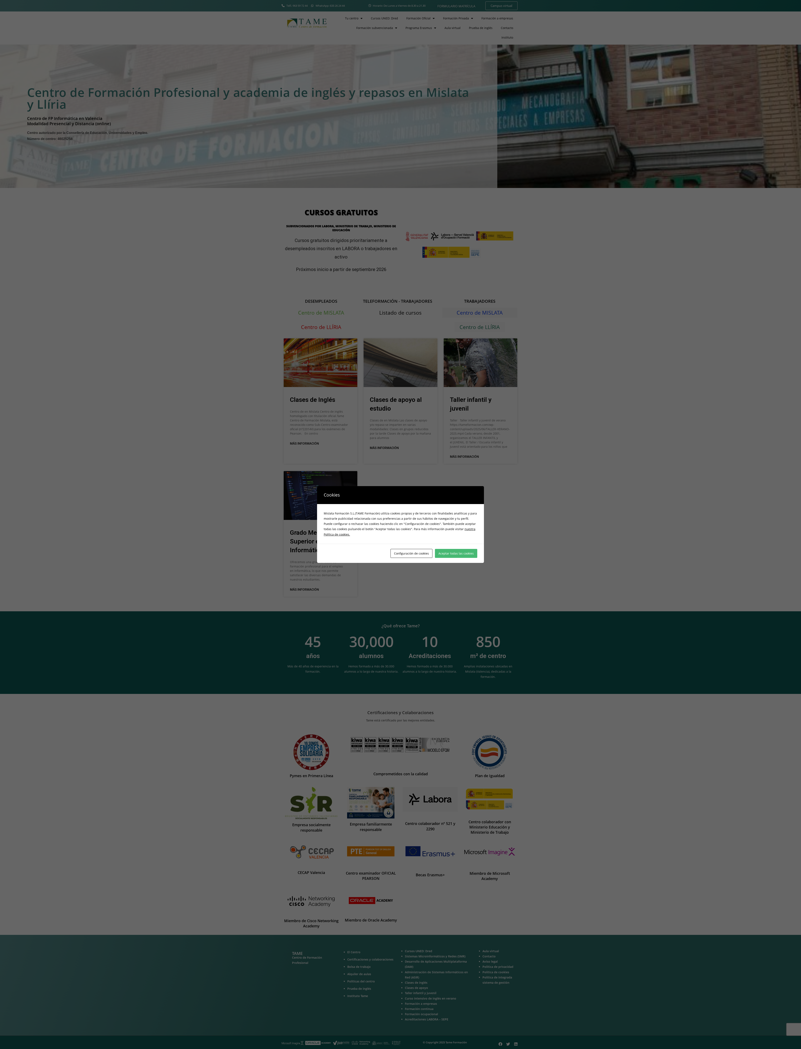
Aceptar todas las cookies (456, 553)
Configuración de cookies (411, 553)
